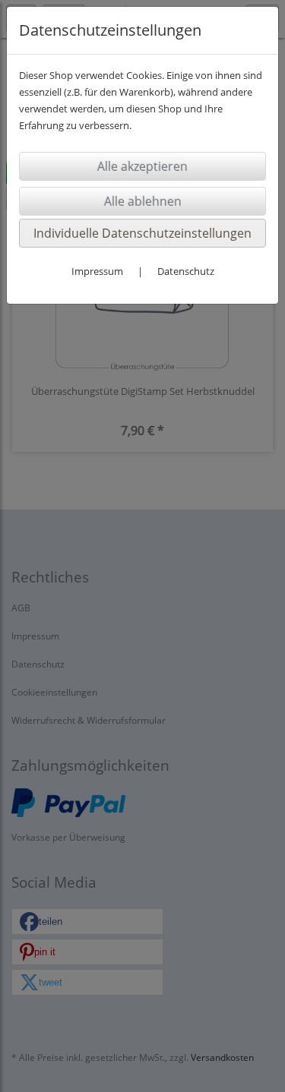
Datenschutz (185, 271)
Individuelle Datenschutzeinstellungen (142, 233)
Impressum (97, 271)
